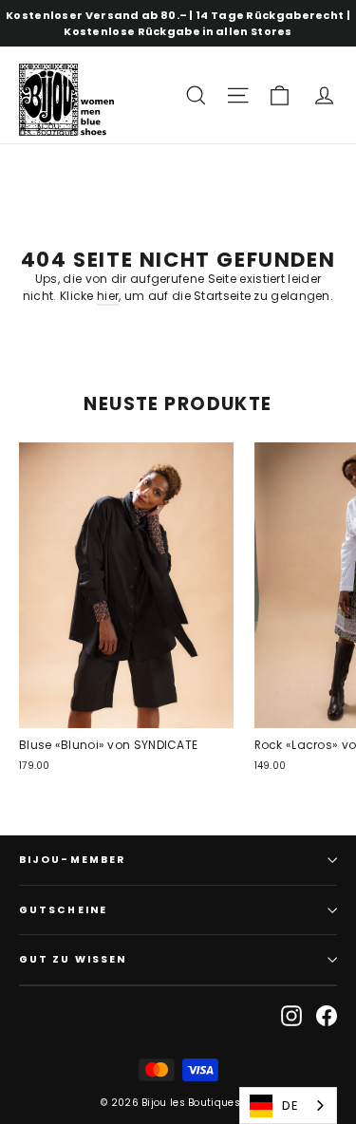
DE (290, 1105)
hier (108, 296)
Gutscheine (63, 910)
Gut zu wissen (72, 959)
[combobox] (288, 1105)
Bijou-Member (72, 859)
